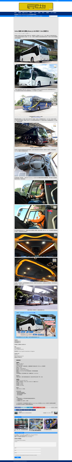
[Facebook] (56, 0)
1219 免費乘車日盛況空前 (48, 429)
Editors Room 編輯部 (21, 33)
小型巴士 (35, 12)
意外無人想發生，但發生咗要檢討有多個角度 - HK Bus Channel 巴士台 (24, 435)
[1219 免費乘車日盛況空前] (50, 424)
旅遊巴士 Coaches (25, 12)
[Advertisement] (36, 24)
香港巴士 (15, 12)
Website (16, 452)
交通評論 (39, 12)
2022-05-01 (17, 33)
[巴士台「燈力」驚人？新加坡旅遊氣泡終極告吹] (21, 424)
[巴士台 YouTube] (57, 0)
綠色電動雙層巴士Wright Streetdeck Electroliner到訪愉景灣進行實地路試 (25, 14)
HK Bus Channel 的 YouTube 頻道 (29, 312)
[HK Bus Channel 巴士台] (36, 11)
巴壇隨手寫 (30, 12)
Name (15, 447)
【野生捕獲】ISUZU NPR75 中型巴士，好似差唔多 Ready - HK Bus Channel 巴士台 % (26, 434)
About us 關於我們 (53, 12)
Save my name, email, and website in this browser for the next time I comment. (26, 455)
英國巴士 (43, 12)
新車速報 (19, 12)
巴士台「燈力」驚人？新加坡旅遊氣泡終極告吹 (21, 430)
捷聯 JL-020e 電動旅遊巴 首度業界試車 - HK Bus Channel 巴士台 (23, 436)
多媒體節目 (47, 12)
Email (15, 450)
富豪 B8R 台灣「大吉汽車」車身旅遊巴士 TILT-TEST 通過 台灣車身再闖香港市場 (35, 430)
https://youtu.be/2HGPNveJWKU (36, 117)
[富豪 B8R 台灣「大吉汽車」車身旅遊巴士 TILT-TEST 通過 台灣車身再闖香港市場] (36, 424)
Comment (16, 441)
